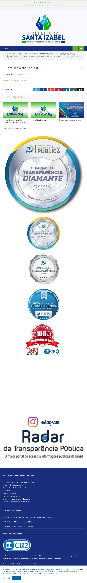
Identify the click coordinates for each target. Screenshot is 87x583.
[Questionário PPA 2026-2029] (71, 110)
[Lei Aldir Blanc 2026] (43, 110)
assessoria (55, 556)
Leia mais (26, 573)
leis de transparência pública (39, 559)
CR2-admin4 (9, 74)
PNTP (12, 564)
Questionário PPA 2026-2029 (71, 120)
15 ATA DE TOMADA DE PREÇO (15, 80)
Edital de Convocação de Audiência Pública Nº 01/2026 (14, 121)
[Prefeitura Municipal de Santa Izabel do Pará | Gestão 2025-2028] (43, 28)
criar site (17, 556)
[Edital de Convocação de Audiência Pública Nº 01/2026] (15, 110)
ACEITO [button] (16, 578)
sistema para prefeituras (30, 556)
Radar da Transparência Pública (28, 564)
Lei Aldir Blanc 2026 (43, 5)
